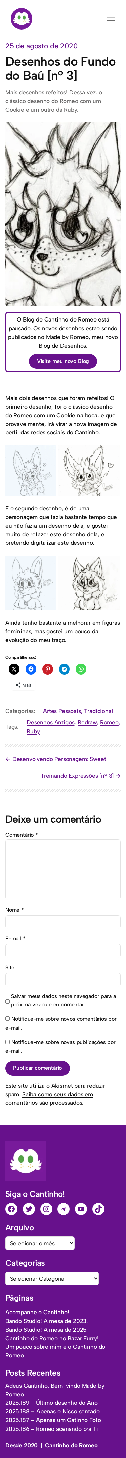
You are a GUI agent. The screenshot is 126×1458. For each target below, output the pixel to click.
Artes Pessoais (62, 711)
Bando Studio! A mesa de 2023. (46, 1321)
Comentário (21, 835)
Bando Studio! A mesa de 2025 (46, 1329)
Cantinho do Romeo (71, 1445)
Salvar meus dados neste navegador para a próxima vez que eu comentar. (63, 1000)
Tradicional (98, 711)
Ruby (33, 731)
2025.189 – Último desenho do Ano (51, 1402)
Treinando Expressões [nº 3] (77, 775)
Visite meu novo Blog (63, 361)
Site (9, 967)
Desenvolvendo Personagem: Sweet (59, 759)
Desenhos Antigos (50, 722)
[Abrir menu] (111, 19)
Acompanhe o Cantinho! (37, 1312)
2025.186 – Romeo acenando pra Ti (51, 1428)
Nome (14, 910)
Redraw (87, 722)
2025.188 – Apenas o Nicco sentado (52, 1411)
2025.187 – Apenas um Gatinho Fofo (53, 1420)
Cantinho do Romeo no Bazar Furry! (51, 1338)
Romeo (109, 722)
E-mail (15, 938)
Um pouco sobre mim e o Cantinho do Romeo (55, 1351)
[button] (30, 470)
